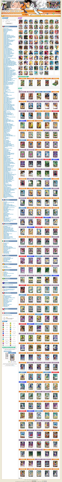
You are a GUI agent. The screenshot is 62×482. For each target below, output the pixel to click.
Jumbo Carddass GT (7, 100)
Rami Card (5, 274)
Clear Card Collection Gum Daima (9, 53)
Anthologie (5, 201)
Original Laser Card (7, 131)
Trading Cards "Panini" (7, 221)
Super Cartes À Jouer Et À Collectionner (10, 219)
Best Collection (6, 298)
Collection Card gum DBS (8, 56)
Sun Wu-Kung (6, 302)
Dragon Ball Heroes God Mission (9, 71)
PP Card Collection (7, 137)
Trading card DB (6, 234)
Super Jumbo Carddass (7, 180)
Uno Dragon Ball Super (7, 191)
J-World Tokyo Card (7, 103)
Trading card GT (6, 235)
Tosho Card (5, 186)
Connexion (58, 0)
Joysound (5, 96)
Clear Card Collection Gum (8, 52)
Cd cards (5, 245)
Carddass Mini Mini (7, 39)
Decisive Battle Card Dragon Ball (9, 65)
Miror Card (5, 122)
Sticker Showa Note (7, 164)
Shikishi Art (5, 155)
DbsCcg (12, 11)
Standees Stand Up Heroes (8, 233)
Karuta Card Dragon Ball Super (8, 107)
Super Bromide (6, 171)
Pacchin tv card (6, 132)
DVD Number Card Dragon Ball (8, 82)
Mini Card (5, 117)
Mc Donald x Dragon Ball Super (8, 214)
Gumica (5, 85)
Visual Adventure (6, 193)
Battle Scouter (6, 31)
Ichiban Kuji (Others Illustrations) (9, 92)
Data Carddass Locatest (7, 60)
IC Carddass (5, 91)
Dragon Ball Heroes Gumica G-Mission (10, 72)
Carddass (5, 34)
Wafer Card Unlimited (7, 194)
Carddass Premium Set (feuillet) (9, 40)
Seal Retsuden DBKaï (7, 152)
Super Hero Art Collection (8, 304)
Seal (4, 147)
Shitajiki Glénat (6, 215)
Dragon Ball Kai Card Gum (8, 75)
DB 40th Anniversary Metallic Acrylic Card (10, 64)
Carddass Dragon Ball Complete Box (9, 36)
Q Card (5, 139)
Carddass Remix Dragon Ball (8, 41)
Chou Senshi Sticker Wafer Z (8, 49)
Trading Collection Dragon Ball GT (9, 189)
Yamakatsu (5, 197)
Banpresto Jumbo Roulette (8, 29)
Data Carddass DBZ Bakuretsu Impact (10, 61)
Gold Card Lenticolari (7, 248)
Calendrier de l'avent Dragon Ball (9, 202)
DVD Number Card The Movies (8, 83)
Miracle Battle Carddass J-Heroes (9, 121)
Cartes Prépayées (6, 45)
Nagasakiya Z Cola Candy (8, 128)
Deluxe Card (5, 66)
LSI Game (5, 110)
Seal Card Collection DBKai (8, 148)
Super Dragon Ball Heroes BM (8, 177)
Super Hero (5, 303)
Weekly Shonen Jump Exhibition (9, 196)
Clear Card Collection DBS (8, 51)
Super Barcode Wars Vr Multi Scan (9, 165)
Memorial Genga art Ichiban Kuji (9, 114)
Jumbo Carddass (6, 97)
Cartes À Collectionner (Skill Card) (9, 205)
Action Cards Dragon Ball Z (8, 225)
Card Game (5, 32)
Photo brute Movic (6, 133)
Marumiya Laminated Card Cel (8, 113)
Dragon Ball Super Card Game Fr (9, 209)
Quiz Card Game (6, 140)
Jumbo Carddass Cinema (8, 99)
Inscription (53, 0)
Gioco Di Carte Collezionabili (8, 247)
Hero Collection (6, 88)
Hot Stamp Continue (7, 89)
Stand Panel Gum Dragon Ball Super (9, 163)
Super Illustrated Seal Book (8, 179)
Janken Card (6, 93)
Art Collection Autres (7, 296)
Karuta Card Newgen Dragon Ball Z (9, 105)
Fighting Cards (6, 210)
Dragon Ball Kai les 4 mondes (8, 76)
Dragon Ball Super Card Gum (8, 79)
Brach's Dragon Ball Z (7, 227)
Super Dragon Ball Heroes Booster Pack (10, 174)
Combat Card (6, 272)
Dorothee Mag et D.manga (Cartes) (9, 207)
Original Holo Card (6, 130)
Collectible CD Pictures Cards (8, 284)
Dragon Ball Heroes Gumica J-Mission (10, 73)
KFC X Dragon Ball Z (7, 259)
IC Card (5, 90)
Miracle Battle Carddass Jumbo (8, 120)
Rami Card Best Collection (8, 300)
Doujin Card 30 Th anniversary (8, 299)
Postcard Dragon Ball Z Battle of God (9, 135)
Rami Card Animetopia (7, 141)
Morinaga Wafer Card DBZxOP (8, 124)
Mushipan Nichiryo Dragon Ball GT (9, 125)
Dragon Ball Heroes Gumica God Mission (10, 74)
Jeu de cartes (6, 94)
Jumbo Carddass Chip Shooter (8, 98)
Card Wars (5, 33)
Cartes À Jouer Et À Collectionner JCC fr (10, 206)
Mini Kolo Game (6, 119)
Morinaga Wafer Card (7, 123)
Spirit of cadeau (6, 216)
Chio (4, 310)
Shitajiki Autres (6, 157)
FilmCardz (5, 232)
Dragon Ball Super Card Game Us (9, 230)
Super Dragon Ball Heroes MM (8, 178)
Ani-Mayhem (6, 226)
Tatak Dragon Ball (6, 253)
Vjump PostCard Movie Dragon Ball (9, 192)
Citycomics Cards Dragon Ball (8, 258)
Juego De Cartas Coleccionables (9, 273)
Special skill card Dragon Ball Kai (9, 162)
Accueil (3, 11)
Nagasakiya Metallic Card (7, 126)
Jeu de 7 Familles (6, 211)
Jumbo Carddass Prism (7, 101)
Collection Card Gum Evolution (9, 55)
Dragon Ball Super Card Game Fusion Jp (10, 78)
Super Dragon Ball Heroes (8, 175)
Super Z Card (6, 182)
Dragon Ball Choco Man (7, 67)
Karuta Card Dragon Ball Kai (8, 106)
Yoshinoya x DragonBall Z (8, 261)
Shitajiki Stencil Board (7, 159)
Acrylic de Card (6, 28)
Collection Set (6, 57)
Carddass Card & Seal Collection (9, 35)
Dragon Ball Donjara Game (8, 68)
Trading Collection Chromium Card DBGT (10, 188)
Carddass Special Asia (7, 257)
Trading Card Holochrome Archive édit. (10, 238)
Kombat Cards (6, 249)
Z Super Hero (6, 306)
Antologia (5, 243)
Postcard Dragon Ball (7, 134)
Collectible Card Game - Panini (8, 228)
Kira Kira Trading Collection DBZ (9, 108)
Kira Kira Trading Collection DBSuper (9, 109)
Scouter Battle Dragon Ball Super (9, 144)
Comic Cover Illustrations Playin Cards (10, 58)
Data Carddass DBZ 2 (7, 59)
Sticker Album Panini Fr (7, 217)
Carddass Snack (6, 42)
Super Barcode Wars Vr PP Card (9, 166)
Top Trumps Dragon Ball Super (8, 220)
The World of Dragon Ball (8, 185)
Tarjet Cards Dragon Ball (7, 275)
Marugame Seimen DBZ (7, 112)
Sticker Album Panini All (7, 267)
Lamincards (5, 212)
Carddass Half (6, 38)
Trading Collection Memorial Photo (9, 190)
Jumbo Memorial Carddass (8, 102)
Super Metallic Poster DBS (8, 181)
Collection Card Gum (7, 54)
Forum (17, 11)
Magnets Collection (7, 213)
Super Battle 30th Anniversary (8, 167)
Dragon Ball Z (6, 208)
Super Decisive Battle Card (8, 173)
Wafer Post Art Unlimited (7, 195)
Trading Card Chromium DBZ (8, 237)
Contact (21, 11)
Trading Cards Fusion (7, 276)
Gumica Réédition (6, 87)
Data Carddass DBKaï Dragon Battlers (10, 63)
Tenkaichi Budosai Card (7, 184)
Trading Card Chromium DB (8, 236)
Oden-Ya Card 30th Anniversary (9, 289)
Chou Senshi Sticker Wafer (8, 48)
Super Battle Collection (7, 169)
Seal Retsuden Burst (7, 151)
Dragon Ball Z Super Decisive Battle (9, 80)
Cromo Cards (6, 280)
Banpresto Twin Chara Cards (8, 30)
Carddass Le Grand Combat (8, 204)
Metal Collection (6, 116)
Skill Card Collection (7, 161)
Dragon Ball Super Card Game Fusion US (10, 231)
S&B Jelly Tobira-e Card (7, 143)
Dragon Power (6, 81)
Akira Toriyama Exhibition (8, 295)
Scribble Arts (6, 146)
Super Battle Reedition (7, 170)
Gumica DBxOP (6, 86)
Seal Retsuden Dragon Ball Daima (9, 153)
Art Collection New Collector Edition (9, 297)
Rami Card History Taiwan (8, 301)
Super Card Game (6, 172)
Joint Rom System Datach (8, 95)
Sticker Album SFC (7, 218)
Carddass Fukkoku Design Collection (9, 37)
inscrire (13, 365)
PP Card (5, 136)
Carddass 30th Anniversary (8, 44)
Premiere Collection (7, 138)
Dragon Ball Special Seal (7, 77)
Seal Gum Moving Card (7, 150)
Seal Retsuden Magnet (7, 154)
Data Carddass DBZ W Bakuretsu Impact (10, 62)
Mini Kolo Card (6, 118)
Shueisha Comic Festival (7, 160)
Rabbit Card (5, 290)
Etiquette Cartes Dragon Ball (8, 84)
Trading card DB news (7, 187)
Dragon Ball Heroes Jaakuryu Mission (9, 70)
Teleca (5, 183)
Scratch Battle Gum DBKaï (8, 145)
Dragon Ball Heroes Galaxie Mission (9, 69)
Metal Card (5, 115)
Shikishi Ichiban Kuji (7, 156)
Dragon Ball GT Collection (8, 246)
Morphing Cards (6, 251)
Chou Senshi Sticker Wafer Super (9, 50)
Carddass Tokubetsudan (7, 43)
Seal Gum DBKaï (6, 149)
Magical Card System (7, 111)
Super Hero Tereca (6, 305)
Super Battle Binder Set (7, 168)
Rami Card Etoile (6, 142)
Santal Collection (6, 252)
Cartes (8, 11)
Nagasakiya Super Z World (8, 127)
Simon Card (5, 260)
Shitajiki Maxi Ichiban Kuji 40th (8, 158)
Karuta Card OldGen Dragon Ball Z (9, 104)
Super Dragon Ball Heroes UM (8, 176)
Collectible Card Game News (8, 229)
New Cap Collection (7, 129)
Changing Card (6, 46)
